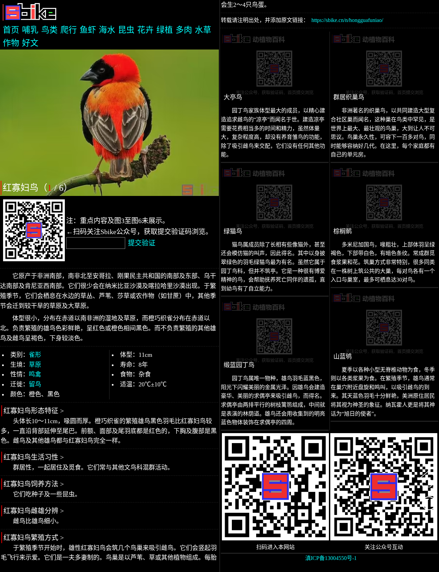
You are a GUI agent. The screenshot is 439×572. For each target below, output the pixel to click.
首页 (11, 29)
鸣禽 (35, 374)
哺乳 (30, 29)
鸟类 (49, 29)
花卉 (145, 29)
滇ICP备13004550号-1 (331, 558)
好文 (30, 42)
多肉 (184, 29)
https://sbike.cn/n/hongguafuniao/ (347, 20)
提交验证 (141, 243)
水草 (203, 29)
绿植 (164, 29)
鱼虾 (88, 29)
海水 (107, 29)
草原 (35, 364)
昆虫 (126, 29)
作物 (11, 42)
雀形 (35, 354)
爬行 (68, 29)
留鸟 (35, 384)
